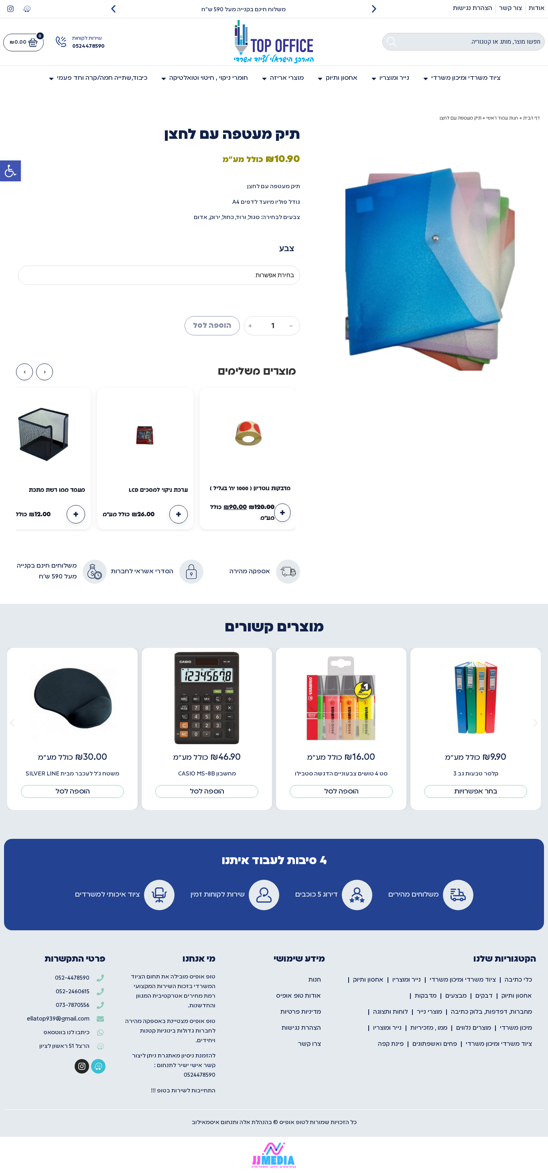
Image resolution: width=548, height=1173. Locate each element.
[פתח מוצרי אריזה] (264, 78)
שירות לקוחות (87, 38)
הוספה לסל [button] (341, 791)
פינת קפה (391, 1044)
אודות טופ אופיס (298, 996)
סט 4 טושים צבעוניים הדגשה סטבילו (341, 774)
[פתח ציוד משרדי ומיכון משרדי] (425, 78)
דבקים (484, 996)
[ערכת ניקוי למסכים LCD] (145, 435)
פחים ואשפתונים (434, 1044)
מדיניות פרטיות (300, 1012)
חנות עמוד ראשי (502, 118)
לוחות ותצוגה (390, 1012)
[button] (10, 170)
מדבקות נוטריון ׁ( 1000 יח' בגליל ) (250, 488)
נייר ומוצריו (406, 980)
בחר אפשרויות (475, 791)
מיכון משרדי (516, 1028)
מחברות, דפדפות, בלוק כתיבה (491, 1012)
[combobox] (463, 42)
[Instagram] (10, 9)
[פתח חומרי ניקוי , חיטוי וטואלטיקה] (163, 78)
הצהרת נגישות (301, 1028)
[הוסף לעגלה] (282, 512)
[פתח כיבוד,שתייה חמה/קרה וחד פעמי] (51, 78)
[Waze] (27, 9)
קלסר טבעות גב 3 (475, 774)
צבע (286, 248)
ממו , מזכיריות (428, 1028)
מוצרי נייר (429, 1012)
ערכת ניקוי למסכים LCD (158, 490)
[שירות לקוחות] (61, 42)
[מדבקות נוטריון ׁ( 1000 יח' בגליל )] (247, 435)
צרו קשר (309, 1044)
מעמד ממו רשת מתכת (57, 490)
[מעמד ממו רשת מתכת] (42, 435)
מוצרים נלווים (473, 1028)
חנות (315, 980)
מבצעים (456, 996)
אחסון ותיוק (368, 980)
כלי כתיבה (518, 980)
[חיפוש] (391, 41)
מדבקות (425, 996)
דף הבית (531, 118)
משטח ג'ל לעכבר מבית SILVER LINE (72, 774)
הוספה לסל (212, 326)
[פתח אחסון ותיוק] (320, 78)
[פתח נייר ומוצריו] (374, 78)
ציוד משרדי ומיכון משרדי (463, 980)
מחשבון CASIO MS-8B (207, 774)
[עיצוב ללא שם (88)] (430, 250)
